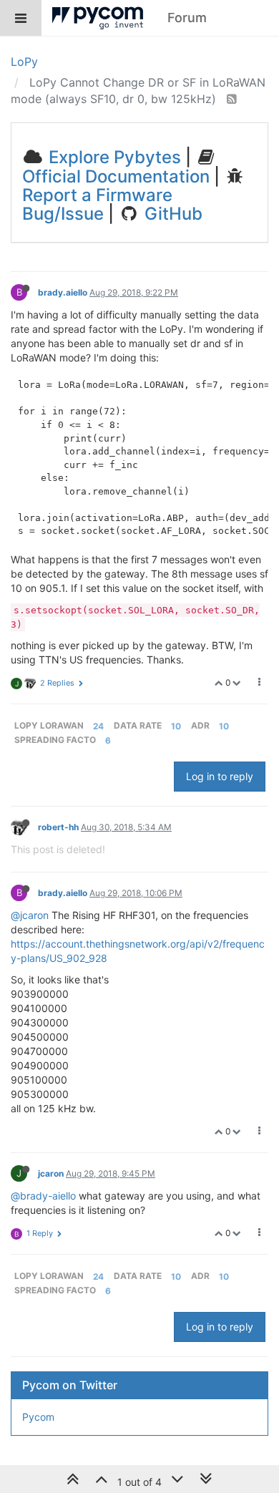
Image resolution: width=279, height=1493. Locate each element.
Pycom (38, 1417)
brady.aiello (62, 292)
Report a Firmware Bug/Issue (97, 204)
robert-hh (58, 827)
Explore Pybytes (112, 157)
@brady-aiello (43, 1196)
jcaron (51, 1173)
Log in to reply (219, 776)
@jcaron (30, 915)
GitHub (171, 213)
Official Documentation (116, 176)
